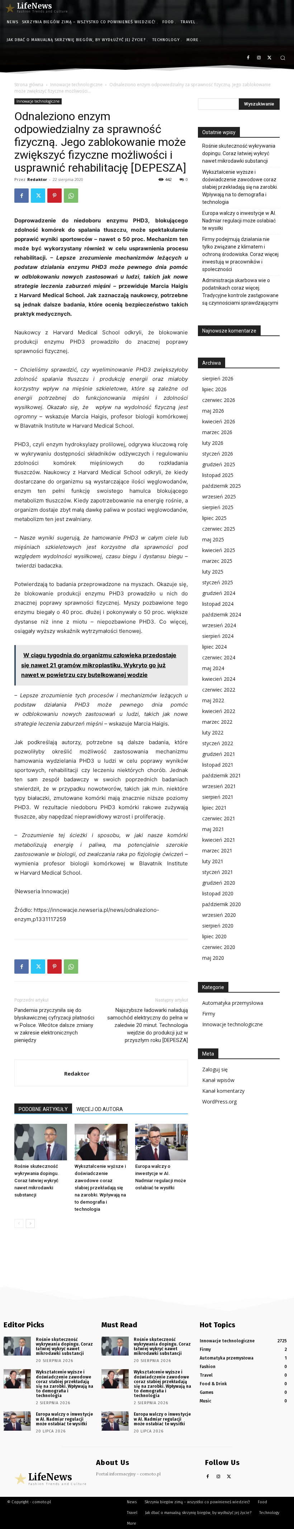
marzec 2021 (217, 850)
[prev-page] (18, 1223)
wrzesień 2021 (219, 786)
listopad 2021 (217, 764)
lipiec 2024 (214, 646)
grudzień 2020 (218, 882)
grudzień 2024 (218, 593)
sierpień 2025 (217, 507)
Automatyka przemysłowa (232, 1002)
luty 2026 (212, 442)
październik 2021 (221, 775)
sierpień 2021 (217, 796)
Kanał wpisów (218, 1080)
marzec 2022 (217, 721)
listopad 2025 (217, 475)
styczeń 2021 (217, 872)
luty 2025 (212, 571)
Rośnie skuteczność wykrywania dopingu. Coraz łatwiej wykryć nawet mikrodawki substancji (36, 1181)
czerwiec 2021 (218, 818)
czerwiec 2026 (218, 400)
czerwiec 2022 (218, 689)
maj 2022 (213, 700)
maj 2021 (213, 829)
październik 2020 (221, 904)
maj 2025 (213, 539)
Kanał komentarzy (223, 1090)
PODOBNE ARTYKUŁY (43, 1109)
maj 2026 (213, 410)
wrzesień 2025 (219, 496)
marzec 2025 (217, 560)
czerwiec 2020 (218, 947)
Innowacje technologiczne (76, 85)
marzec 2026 (217, 432)
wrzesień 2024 (219, 625)
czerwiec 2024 (218, 657)
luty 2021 (212, 861)
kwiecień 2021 (218, 839)
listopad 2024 (217, 603)
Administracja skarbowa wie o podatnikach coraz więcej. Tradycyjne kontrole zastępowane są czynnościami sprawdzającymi (240, 291)
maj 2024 (213, 668)
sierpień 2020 (217, 925)
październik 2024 (221, 614)
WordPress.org (219, 1101)
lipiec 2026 (214, 389)
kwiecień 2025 (218, 550)
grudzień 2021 (218, 754)
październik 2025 (221, 485)
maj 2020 (213, 957)
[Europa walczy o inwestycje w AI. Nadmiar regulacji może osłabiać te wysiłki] (161, 1142)
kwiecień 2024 (218, 678)
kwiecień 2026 (218, 421)
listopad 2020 (217, 893)
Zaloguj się (215, 1069)
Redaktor (37, 179)
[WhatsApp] (71, 195)
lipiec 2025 (214, 518)
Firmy (208, 1013)
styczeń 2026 (217, 453)
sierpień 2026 (217, 378)
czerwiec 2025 (218, 528)
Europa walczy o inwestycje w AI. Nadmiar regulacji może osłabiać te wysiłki (239, 220)
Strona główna (28, 85)
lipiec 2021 (214, 807)
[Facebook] (248, 58)
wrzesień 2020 (219, 914)
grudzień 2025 (218, 464)
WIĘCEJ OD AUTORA (99, 1109)
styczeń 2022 (217, 743)
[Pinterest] (54, 195)
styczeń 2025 (217, 582)
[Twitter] (269, 58)
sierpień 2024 (217, 636)
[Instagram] (258, 58)
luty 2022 (212, 732)
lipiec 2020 (214, 936)
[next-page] (30, 1223)
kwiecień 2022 (218, 711)
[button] (283, 58)
